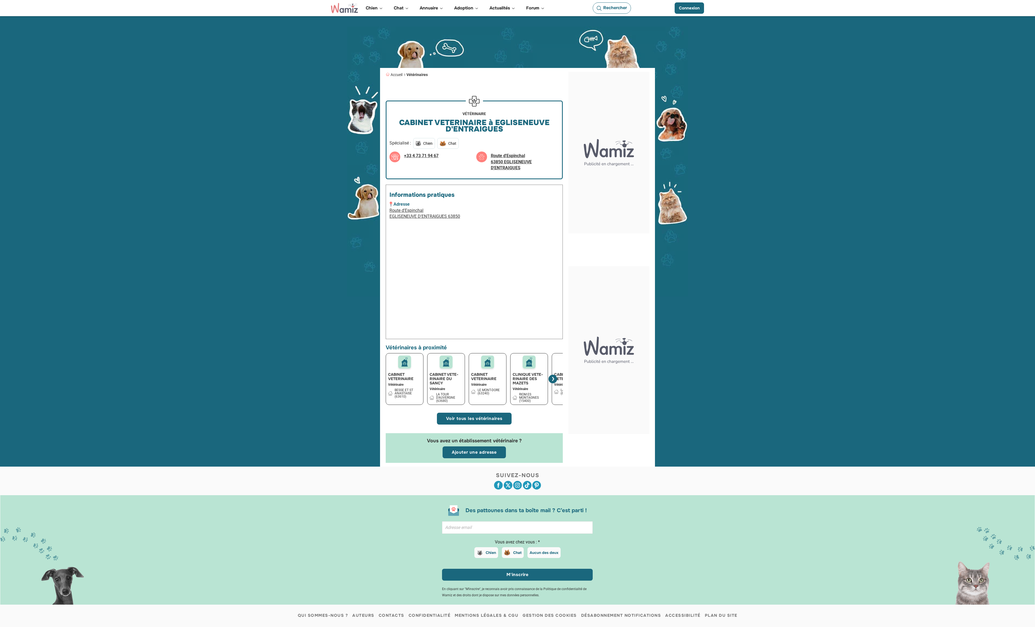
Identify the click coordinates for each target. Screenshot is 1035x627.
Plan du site (721, 615)
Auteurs (363, 615)
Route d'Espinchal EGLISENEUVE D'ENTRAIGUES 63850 (424, 213)
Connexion (689, 8)
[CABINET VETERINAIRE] (404, 362)
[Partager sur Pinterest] (536, 485)
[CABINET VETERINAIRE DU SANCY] (446, 362)
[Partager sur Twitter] (508, 485)
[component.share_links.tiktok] (527, 485)
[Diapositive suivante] (552, 379)
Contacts (391, 615)
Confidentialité (430, 615)
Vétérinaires (417, 75)
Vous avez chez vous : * (517, 542)
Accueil (396, 75)
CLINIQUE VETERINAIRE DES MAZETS (528, 378)
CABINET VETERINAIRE (400, 376)
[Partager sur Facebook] (498, 485)
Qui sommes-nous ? (323, 615)
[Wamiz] (344, 8)
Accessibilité (683, 615)
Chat (517, 552)
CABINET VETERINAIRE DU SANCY (444, 378)
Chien (491, 552)
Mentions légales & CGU (486, 615)
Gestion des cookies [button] (550, 615)
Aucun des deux (544, 552)
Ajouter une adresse (474, 452)
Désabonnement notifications (621, 615)
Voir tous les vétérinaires (474, 418)
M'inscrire (517, 574)
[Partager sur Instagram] (517, 485)
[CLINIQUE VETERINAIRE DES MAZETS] (529, 362)
